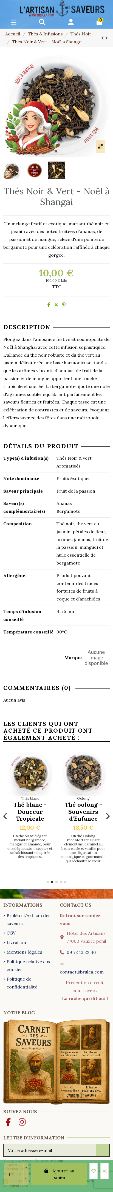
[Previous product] (103, 38)
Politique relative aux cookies (28, 965)
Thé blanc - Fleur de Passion (31, 811)
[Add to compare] (104, 1171)
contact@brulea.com (82, 972)
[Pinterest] (64, 304)
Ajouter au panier (63, 1174)
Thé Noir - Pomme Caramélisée (85, 811)
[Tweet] (56, 304)
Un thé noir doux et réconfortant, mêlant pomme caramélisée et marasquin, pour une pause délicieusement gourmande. (85, 846)
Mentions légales (24, 952)
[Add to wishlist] (93, 1171)
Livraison (16, 942)
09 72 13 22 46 (81, 952)
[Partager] (48, 304)
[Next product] (106, 38)
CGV (11, 933)
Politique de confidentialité (22, 983)
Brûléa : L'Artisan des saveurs (28, 919)
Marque (73, 657)
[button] (48, 882)
